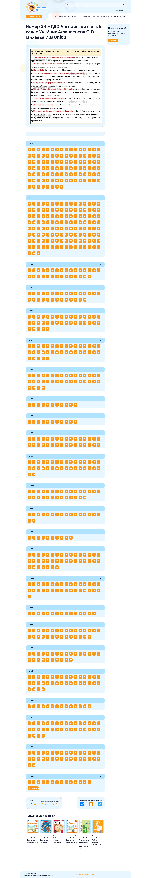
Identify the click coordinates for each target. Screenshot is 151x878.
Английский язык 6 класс (73, 17)
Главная (54, 17)
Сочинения (120, 10)
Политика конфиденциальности (85, 874)
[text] (56, 804)
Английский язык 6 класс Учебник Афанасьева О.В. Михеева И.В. (104, 17)
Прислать (113, 40)
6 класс (61, 17)
